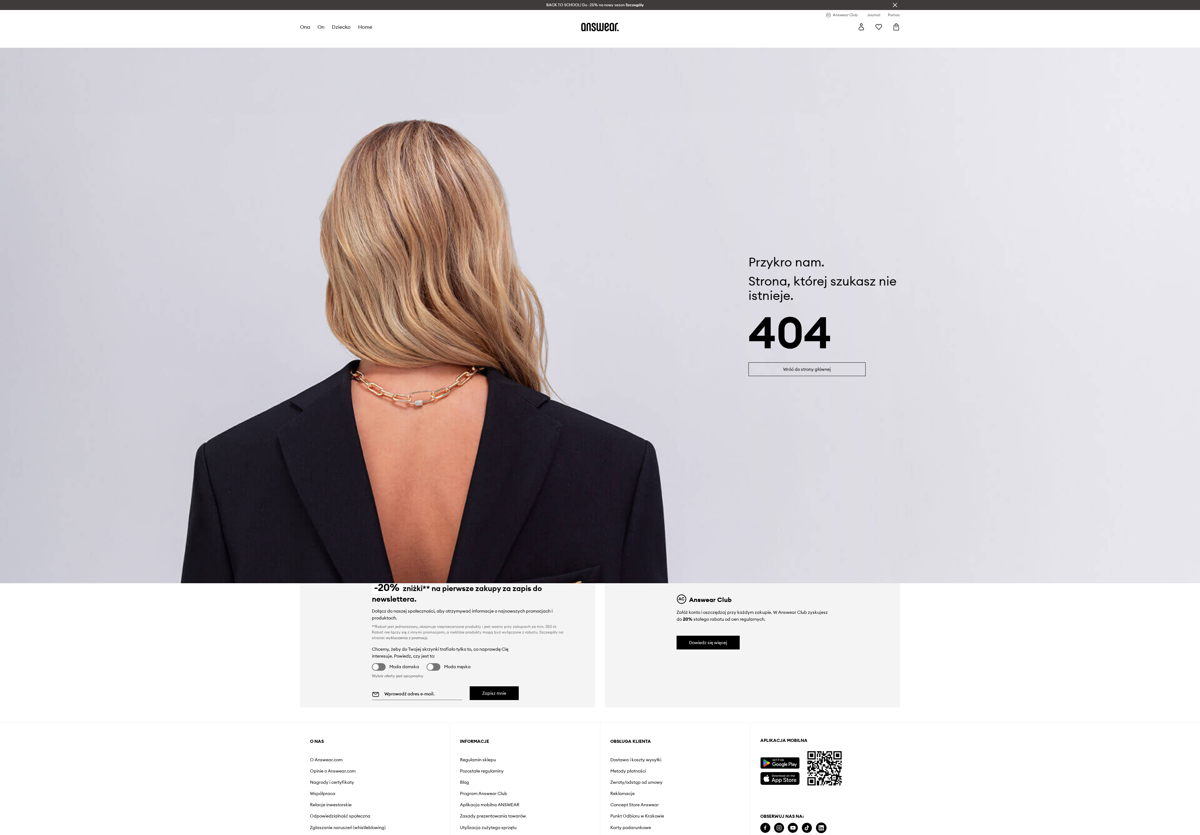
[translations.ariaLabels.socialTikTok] (807, 828)
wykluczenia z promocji (406, 637)
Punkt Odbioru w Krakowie (637, 816)
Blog (464, 782)
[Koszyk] (896, 27)
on (321, 27)
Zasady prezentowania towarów (493, 816)
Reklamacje (622, 793)
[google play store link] (779, 763)
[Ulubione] (878, 27)
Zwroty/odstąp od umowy (636, 782)
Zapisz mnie (494, 693)
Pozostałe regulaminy (482, 771)
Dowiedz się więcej (708, 642)
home (365, 27)
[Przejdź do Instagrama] (779, 828)
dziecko (341, 27)
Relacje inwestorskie (331, 805)
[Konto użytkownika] (861, 27)
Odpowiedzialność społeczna (340, 816)
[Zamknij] (895, 5)
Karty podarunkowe (630, 827)
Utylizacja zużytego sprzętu (488, 827)
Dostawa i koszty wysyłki (635, 760)
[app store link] (779, 777)
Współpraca (322, 793)
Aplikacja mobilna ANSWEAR (489, 805)
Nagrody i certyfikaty (332, 782)
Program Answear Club (483, 793)
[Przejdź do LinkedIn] (821, 828)
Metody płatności (628, 771)
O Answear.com (326, 760)
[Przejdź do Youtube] (793, 828)
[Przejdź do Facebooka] (765, 828)
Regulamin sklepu (478, 760)
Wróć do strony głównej (807, 369)
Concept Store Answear (634, 805)
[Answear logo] (600, 27)
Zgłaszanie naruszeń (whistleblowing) (348, 827)
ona (305, 27)
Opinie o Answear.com (333, 771)
